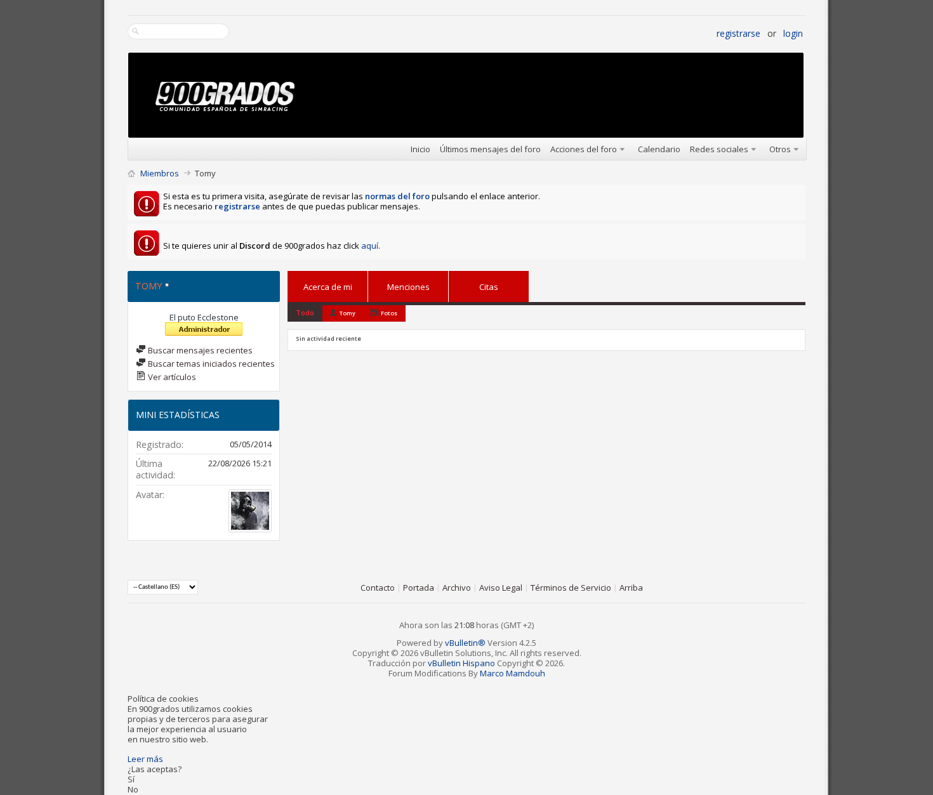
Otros (780, 149)
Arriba (631, 587)
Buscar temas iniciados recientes (210, 363)
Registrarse (738, 33)
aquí (369, 245)
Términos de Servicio (571, 587)
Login (793, 33)
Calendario (659, 149)
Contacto (378, 587)
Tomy (347, 313)
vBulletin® (465, 642)
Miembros (159, 173)
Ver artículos (171, 377)
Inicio (420, 149)
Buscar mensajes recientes (199, 350)
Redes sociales (719, 149)
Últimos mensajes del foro (490, 149)
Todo (305, 312)
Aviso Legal (500, 587)
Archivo (456, 587)
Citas (488, 284)
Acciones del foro (583, 149)
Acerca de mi (327, 286)
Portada (418, 587)
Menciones (408, 284)
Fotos (389, 313)
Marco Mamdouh (512, 673)
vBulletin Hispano (461, 663)
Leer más (145, 759)
